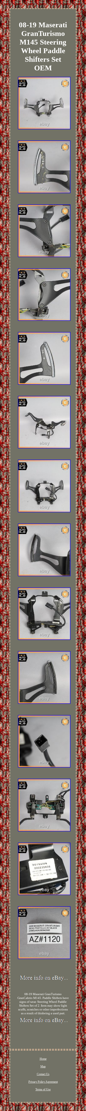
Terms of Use (43, 1089)
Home (43, 1058)
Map (43, 1066)
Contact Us (43, 1074)
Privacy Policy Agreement (43, 1081)
